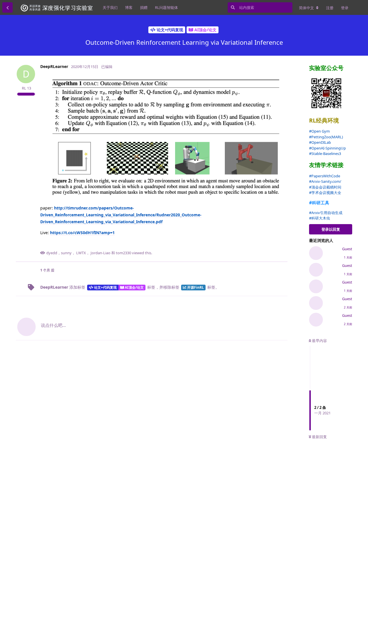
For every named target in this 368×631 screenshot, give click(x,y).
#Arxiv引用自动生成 (325, 212)
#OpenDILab (320, 142)
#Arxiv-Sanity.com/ (325, 181)
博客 (129, 7)
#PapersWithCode (324, 175)
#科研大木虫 (319, 218)
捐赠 (143, 7)
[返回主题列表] (7, 7)
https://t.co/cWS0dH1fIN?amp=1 (82, 232)
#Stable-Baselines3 (325, 153)
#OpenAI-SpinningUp (327, 148)
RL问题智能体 (166, 7)
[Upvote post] (256, 244)
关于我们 (110, 7)
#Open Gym (319, 131)
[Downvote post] (269, 244)
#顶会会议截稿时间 (325, 187)
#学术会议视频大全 (325, 192)
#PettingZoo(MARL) (326, 136)
